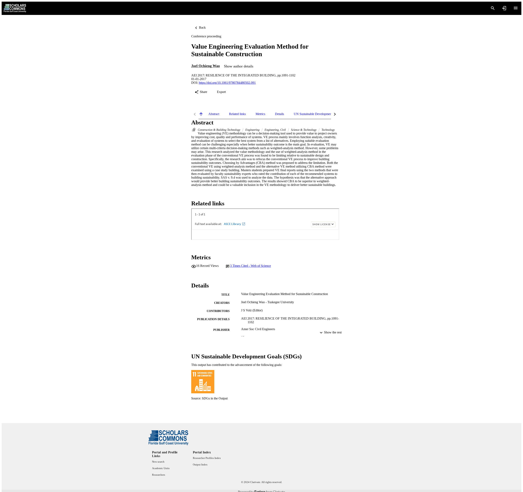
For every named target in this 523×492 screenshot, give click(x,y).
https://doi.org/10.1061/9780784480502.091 (227, 82)
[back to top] (201, 114)
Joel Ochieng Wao (205, 66)
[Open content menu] (516, 8)
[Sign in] (504, 8)
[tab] (213, 114)
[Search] (493, 8)
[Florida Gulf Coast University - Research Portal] (14, 8)
